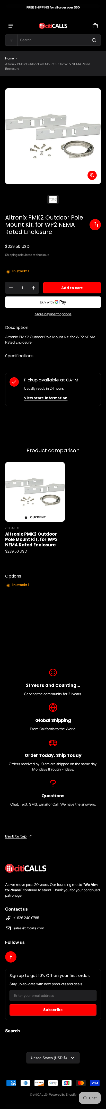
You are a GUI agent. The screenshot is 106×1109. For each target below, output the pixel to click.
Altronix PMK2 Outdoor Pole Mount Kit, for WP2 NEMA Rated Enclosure (31, 539)
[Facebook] (10, 957)
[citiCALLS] (53, 26)
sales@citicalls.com (28, 928)
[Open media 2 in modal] (53, 136)
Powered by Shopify (62, 1094)
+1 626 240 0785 (26, 917)
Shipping (11, 255)
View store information (45, 398)
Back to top (16, 836)
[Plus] (33, 287)
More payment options (53, 314)
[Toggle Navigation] (10, 25)
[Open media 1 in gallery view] (53, 199)
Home (9, 58)
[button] (53, 40)
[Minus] (10, 287)
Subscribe (53, 1009)
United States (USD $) (49, 1058)
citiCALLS (40, 1094)
